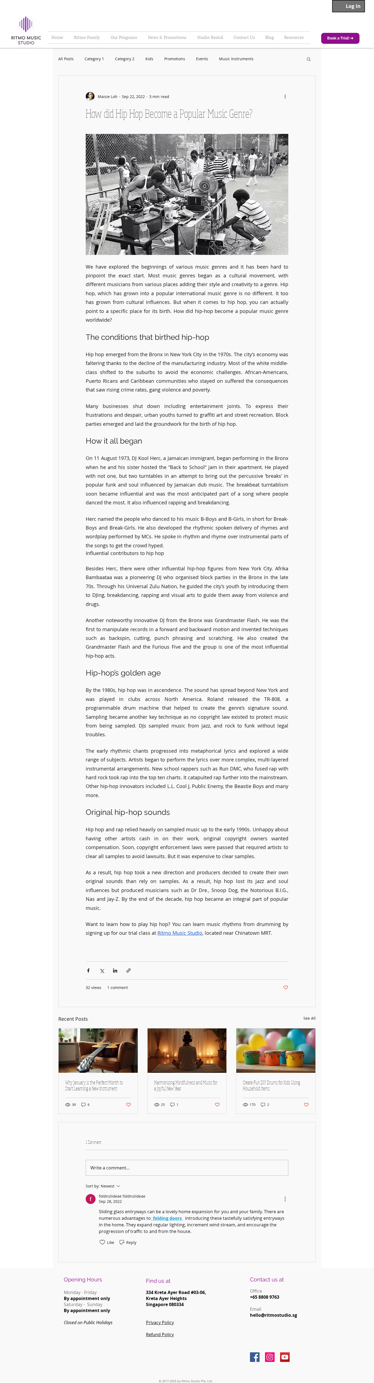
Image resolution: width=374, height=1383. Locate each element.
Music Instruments (236, 58)
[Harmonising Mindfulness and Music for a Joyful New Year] (187, 1050)
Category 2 (124, 58)
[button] (308, 59)
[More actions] (285, 96)
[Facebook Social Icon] (255, 1357)
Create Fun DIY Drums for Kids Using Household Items (271, 1085)
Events (202, 58)
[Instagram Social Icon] (270, 1357)
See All (309, 1018)
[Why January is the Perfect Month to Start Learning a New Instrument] (98, 1050)
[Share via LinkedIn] (115, 970)
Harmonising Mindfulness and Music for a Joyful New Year (185, 1085)
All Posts (66, 58)
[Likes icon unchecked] (102, 1242)
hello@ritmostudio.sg (273, 1315)
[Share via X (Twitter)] (101, 970)
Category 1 (94, 58)
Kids (149, 58)
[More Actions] (285, 1199)
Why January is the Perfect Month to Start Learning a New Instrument (94, 1085)
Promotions (174, 58)
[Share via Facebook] (88, 970)
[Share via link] (128, 970)
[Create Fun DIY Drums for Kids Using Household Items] (275, 1050)
